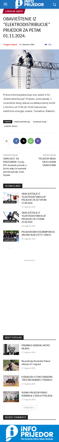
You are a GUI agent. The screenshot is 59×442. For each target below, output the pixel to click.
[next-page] (10, 247)
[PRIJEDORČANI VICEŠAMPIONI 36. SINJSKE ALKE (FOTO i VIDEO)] (11, 235)
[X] (23, 141)
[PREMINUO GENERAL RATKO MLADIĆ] (11, 349)
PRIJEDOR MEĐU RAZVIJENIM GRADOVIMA (47, 162)
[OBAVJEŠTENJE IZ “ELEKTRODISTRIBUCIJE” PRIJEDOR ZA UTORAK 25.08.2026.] (11, 216)
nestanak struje (40, 121)
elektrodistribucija (22, 121)
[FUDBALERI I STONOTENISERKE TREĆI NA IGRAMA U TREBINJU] (11, 381)
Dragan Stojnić (10, 44)
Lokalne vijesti (14, 11)
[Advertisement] (29, 291)
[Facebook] (16, 141)
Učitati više (28, 407)
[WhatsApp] (31, 141)
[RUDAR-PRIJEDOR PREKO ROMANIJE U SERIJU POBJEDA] (11, 396)
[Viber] (38, 141)
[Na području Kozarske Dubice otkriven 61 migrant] (11, 365)
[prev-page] (5, 247)
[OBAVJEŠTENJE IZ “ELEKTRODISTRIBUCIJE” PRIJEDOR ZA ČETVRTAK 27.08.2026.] (11, 197)
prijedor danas (10, 126)
